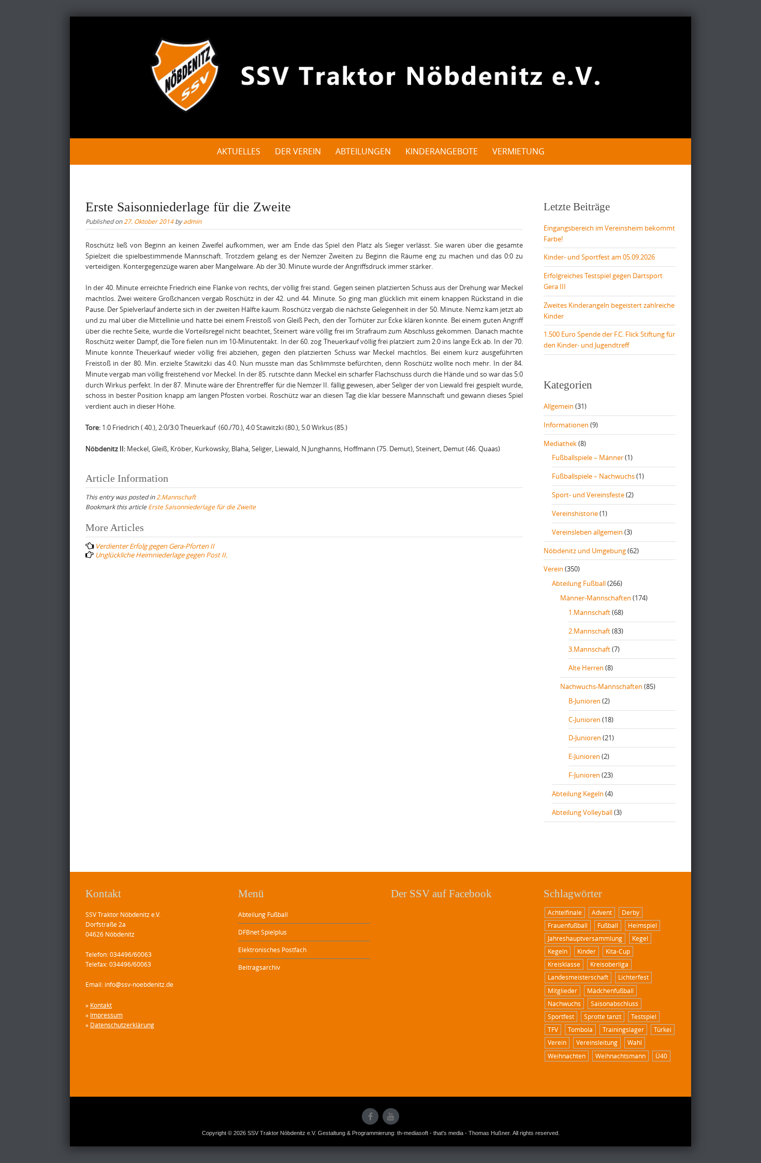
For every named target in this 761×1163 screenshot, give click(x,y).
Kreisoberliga (609, 964)
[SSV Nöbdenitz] (380, 76)
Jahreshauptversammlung (585, 938)
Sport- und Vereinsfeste (588, 494)
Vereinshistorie (575, 513)
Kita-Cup (618, 951)
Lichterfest (633, 977)
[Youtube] (391, 1116)
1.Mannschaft (589, 612)
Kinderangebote (441, 151)
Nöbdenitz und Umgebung (585, 550)
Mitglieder (562, 990)
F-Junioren (584, 775)
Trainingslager (623, 1029)
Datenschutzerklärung (122, 1025)
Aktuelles (238, 151)
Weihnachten (567, 1056)
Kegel (640, 938)
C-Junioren (584, 719)
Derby (630, 912)
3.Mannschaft (589, 649)
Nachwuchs (564, 1003)
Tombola (580, 1029)
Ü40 (661, 1056)
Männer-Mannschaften (595, 597)
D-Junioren (584, 737)
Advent (602, 912)
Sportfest (561, 1016)
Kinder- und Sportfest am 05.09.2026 (599, 257)
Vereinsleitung (597, 1042)
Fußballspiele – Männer (587, 457)
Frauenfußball (568, 925)
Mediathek (560, 443)
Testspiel (643, 1016)
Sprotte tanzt (602, 1016)
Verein (553, 568)
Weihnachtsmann (620, 1056)
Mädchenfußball (610, 990)
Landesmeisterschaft (578, 977)
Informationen (566, 424)
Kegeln (557, 951)
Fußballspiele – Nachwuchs (593, 476)
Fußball (607, 925)
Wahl (634, 1042)
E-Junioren (584, 756)
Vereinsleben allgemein (587, 532)
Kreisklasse (564, 964)
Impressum (106, 1015)
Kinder (586, 951)
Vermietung (518, 151)
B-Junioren (584, 701)
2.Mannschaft (176, 497)
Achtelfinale (565, 912)
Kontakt (101, 1005)
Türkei (662, 1029)
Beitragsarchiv (259, 967)
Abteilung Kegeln (578, 793)
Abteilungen (363, 151)
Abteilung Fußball (579, 583)
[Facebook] (370, 1116)
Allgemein (559, 406)
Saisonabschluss (614, 1003)
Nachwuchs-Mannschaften (601, 686)
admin (192, 221)
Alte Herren (586, 667)
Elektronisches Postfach (272, 949)
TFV (553, 1029)
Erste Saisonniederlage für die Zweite (202, 506)
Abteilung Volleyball (582, 812)
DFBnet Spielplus (262, 932)
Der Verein (298, 151)
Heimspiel (642, 925)
